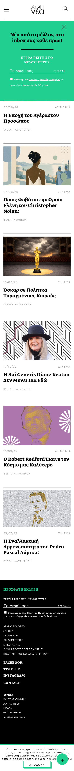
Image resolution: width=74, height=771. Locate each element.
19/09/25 (10, 451)
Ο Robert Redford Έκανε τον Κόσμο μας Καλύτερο (36, 462)
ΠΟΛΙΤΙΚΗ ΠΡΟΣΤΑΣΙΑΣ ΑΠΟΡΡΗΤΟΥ (25, 653)
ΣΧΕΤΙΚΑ (8, 630)
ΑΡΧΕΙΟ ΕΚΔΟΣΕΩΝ (15, 626)
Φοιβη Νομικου (15, 219)
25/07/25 (10, 533)
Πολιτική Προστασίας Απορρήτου (46, 613)
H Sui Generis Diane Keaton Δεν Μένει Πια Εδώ (36, 377)
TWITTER (11, 669)
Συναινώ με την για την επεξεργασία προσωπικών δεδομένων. (34, 615)
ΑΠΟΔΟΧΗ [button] (37, 764)
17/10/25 (10, 366)
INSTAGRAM (14, 675)
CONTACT (11, 682)
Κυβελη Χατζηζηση (17, 129)
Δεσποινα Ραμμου (16, 473)
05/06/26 (10, 107)
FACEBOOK (13, 662)
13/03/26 (10, 282)
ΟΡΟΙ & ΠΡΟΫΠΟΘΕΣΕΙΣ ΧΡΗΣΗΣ (23, 649)
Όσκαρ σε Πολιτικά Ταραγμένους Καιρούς (29, 293)
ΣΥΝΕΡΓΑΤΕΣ (11, 635)
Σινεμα (64, 191)
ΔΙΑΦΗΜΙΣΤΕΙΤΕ (13, 640)
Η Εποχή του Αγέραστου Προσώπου (31, 118)
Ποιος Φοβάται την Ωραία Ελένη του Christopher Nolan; (33, 205)
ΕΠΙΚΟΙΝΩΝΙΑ (11, 644)
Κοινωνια (62, 107)
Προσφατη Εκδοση (20, 589)
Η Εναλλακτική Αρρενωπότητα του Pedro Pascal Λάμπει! (33, 547)
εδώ (69, 758)
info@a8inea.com (14, 716)
